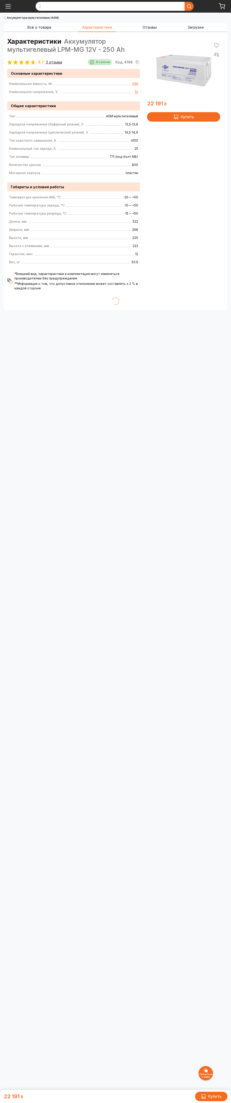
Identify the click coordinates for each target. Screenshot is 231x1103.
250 (135, 84)
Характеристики (97, 27)
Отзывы (150, 27)
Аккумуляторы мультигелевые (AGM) (33, 17)
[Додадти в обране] (216, 45)
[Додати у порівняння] (216, 54)
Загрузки (196, 27)
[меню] (8, 6)
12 (136, 92)
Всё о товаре (39, 27)
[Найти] (189, 6)
